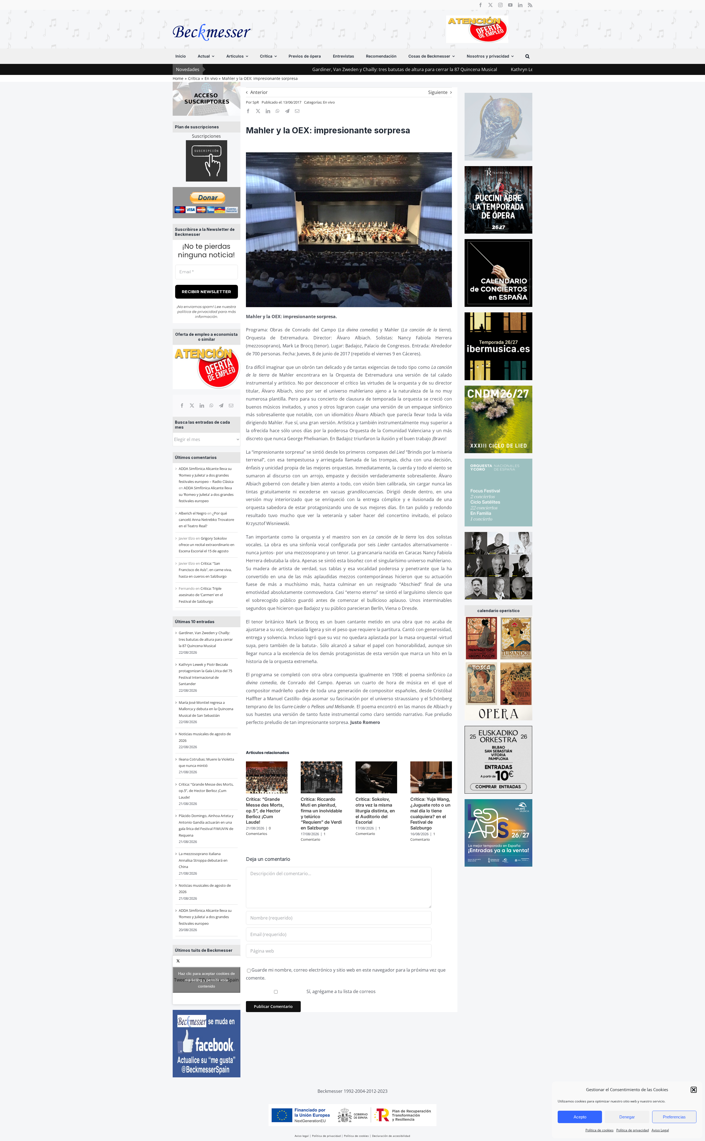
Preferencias (674, 1117)
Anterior (259, 92)
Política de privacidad (632, 1130)
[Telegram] (221, 405)
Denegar (627, 1117)
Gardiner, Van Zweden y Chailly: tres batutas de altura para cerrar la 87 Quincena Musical (335, 69)
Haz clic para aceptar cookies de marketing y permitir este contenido (206, 979)
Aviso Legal (660, 1130)
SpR (256, 102)
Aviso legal (302, 1136)
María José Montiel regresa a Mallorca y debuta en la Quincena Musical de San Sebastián (206, 709)
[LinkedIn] (202, 405)
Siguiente (438, 92)
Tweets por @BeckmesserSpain (206, 979)
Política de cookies (599, 1130)
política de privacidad (197, 311)
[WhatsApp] (211, 405)
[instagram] (500, 5)
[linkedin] (520, 5)
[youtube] (510, 5)
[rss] (530, 5)
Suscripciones (206, 136)
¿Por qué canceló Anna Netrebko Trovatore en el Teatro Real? (206, 520)
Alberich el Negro (193, 513)
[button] (693, 1090)
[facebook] (480, 5)
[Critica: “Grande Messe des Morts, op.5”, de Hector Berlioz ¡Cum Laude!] (267, 764)
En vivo (329, 102)
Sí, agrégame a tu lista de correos (340, 991)
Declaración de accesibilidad (391, 1136)
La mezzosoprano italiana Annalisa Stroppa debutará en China (203, 860)
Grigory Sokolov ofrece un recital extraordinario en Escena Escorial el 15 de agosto (206, 545)
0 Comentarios (258, 831)
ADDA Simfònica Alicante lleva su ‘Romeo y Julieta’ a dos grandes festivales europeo (206, 494)
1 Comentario (313, 836)
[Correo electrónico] (231, 405)
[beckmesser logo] (212, 20)
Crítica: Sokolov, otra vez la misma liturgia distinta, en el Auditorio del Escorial (375, 810)
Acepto (580, 1117)
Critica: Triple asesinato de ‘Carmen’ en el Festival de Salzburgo (201, 595)
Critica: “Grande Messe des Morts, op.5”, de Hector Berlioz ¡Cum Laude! (206, 791)
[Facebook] (182, 405)
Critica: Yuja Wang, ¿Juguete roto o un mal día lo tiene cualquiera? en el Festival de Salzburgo (430, 813)
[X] (192, 405)
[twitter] (490, 5)
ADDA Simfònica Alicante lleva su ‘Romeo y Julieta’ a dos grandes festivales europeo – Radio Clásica (206, 475)
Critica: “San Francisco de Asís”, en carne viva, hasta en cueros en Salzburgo (205, 570)
